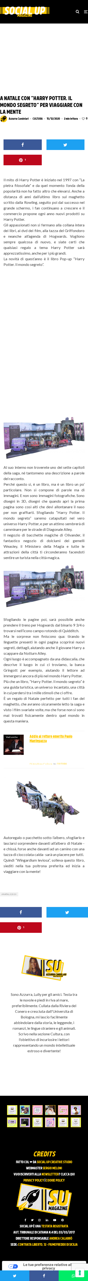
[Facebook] (25, 1220)
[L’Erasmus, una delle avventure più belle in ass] (63, 1110)
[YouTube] (54, 1220)
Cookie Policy (55, 1180)
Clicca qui (68, 1174)
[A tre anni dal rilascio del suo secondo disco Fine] (76, 1110)
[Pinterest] (62, 1220)
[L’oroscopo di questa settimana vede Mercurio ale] (76, 1122)
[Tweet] (65, 144)
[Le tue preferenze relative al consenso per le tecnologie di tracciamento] (79, 1272)
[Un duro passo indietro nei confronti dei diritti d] (25, 1110)
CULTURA (38, 119)
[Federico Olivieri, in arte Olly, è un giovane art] (50, 1110)
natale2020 (10, 894)
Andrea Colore (41, 764)
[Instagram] (39, 1220)
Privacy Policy (33, 1180)
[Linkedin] (46, 1220)
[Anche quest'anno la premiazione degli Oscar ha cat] (50, 1122)
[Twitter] (32, 1220)
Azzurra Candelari (19, 119)
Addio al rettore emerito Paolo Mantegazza (51, 739)
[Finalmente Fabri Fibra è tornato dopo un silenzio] (25, 1122)
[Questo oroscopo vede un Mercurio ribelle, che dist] (12, 1110)
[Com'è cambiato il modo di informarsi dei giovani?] (12, 1122)
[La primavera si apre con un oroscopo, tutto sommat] (37, 1122)
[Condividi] (23, 144)
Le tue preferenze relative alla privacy (48, 1266)
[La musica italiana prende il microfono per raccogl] (37, 1110)
